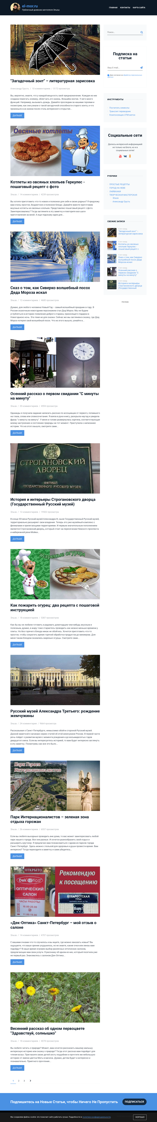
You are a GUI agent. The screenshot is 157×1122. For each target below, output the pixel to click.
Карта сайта (139, 8)
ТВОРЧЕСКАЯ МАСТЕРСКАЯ (123, 195)
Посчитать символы (119, 108)
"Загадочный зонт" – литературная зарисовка (52, 81)
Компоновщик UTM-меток (122, 115)
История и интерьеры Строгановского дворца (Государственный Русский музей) (52, 501)
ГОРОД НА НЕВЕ (117, 188)
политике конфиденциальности (97, 1117)
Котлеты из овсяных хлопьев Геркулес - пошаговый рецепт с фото (47, 184)
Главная (113, 8)
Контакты (125, 8)
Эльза (115, 198)
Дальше (17, 115)
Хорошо (139, 1117)
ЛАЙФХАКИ (115, 191)
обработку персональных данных (125, 76)
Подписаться (134, 1101)
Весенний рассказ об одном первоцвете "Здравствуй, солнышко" (47, 1030)
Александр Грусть (121, 201)
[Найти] (142, 32)
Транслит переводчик (120, 111)
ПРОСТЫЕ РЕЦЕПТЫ (119, 184)
